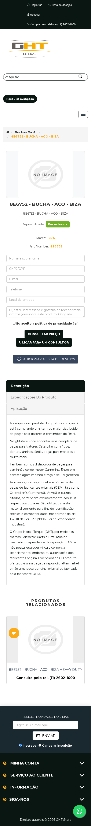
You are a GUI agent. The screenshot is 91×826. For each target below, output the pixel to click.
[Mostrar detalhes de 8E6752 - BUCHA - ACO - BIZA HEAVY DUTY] (45, 639)
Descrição (20, 386)
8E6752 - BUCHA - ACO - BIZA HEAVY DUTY (45, 670)
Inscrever (30, 745)
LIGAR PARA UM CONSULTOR (45, 342)
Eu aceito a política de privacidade (44, 323)
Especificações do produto (34, 397)
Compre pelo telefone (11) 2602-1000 (53, 24)
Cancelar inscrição (57, 745)
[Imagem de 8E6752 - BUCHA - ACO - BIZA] (45, 174)
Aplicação (19, 409)
